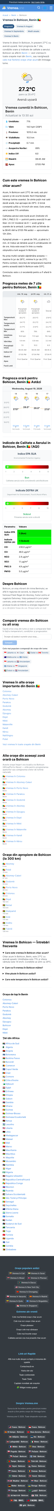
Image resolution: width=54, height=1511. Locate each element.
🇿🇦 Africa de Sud (11, 1043)
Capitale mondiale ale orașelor (27, 1383)
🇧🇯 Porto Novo (10, 888)
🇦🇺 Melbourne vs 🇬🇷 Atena (15, 657)
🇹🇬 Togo (7, 1231)
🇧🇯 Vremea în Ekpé (12, 818)
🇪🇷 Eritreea (8, 1091)
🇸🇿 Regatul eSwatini (12, 1176)
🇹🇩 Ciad (6, 1073)
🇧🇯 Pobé (7, 870)
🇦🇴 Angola (8, 1051)
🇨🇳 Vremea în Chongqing (27, 1292)
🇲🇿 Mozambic (9, 1161)
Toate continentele (27, 1375)
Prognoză (8, 26)
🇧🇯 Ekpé (7, 900)
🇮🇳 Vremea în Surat (36, 1273)
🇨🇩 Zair (6, 1242)
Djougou (7, 713)
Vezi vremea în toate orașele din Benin (22, 744)
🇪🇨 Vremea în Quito (14, 1301)
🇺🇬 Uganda (8, 1238)
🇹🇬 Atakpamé (9, 912)
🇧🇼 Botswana (9, 1054)
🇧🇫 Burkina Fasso (11, 1058)
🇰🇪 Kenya (7, 1120)
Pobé (5, 739)
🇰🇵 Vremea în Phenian (37, 1278)
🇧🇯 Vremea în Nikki (12, 824)
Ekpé (5, 717)
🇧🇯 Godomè (8, 882)
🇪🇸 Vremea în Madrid (38, 1296)
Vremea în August (24, 26)
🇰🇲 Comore (8, 1076)
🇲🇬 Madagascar (10, 1135)
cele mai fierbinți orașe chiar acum (20, 59)
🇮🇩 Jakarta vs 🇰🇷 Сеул (14, 652)
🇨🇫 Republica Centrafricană (16, 1179)
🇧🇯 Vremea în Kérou (12, 842)
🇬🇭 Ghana (7, 1106)
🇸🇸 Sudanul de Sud (12, 1223)
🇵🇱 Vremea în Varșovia (16, 1296)
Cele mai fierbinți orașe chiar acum (27, 1317)
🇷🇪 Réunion (8, 1187)
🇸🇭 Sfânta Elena (10, 1209)
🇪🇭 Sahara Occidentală (14, 1194)
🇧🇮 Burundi (8, 1062)
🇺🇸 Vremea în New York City (27, 1287)
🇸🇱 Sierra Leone (10, 1212)
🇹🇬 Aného (7, 924)
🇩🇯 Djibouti (8, 1084)
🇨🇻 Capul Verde (10, 1069)
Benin (13, 15)
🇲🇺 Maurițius (9, 1153)
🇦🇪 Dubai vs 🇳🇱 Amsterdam (16, 670)
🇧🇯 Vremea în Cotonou (14, 777)
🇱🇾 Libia (6, 1131)
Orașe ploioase (26, 1325)
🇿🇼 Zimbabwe (9, 1249)
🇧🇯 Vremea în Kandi (12, 836)
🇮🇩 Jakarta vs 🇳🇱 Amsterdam (17, 661)
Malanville (7, 724)
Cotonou (7, 691)
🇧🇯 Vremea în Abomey (14, 807)
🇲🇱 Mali (6, 1142)
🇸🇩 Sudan (7, 1220)
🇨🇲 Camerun (9, 1065)
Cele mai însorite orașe (27, 1334)
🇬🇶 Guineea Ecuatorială (14, 1117)
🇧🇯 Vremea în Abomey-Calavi (17, 783)
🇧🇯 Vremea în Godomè (14, 801)
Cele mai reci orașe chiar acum (27, 1321)
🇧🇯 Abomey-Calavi (12, 876)
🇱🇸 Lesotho (8, 1124)
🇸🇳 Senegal (8, 1201)
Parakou (7, 702)
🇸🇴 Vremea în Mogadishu (37, 1301)
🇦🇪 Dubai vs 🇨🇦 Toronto (38, 652)
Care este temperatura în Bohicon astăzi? (26, 979)
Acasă (5, 15)
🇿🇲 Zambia (8, 1245)
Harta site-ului (27, 1371)
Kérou (5, 731)
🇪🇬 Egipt (7, 1087)
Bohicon (7, 1025)
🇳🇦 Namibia (8, 1165)
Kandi (5, 728)
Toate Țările (27, 1379)
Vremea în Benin (11, 36)
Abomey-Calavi (10, 695)
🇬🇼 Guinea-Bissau (11, 1113)
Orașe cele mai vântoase (27, 1329)
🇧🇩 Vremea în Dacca (27, 1282)
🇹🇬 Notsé (7, 906)
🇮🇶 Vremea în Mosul (15, 1278)
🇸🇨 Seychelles (10, 1205)
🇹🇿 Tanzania (9, 1227)
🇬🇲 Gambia (8, 1102)
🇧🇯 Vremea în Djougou (14, 812)
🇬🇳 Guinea (8, 1109)
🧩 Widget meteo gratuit (27, 1387)
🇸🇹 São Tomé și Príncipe (14, 1198)
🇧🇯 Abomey (8, 864)
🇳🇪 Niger (7, 1168)
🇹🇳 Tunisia (8, 1234)
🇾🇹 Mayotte (8, 1157)
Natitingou (8, 735)
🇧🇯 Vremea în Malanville (14, 830)
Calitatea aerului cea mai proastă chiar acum (27, 1338)
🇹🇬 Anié (6, 918)
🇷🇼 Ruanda (8, 1190)
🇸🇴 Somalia (8, 1216)
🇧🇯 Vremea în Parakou (14, 795)
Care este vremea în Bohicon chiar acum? (27, 953)
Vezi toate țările (37, 2)
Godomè (7, 706)
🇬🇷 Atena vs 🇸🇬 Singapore (15, 666)
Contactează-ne (27, 1366)
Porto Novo (8, 698)
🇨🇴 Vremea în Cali (17, 1273)
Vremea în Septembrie (14, 31)
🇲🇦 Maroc (7, 1146)
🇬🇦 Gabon (7, 1098)
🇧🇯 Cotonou (9, 894)
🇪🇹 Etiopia (8, 1095)
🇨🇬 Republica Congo (13, 1183)
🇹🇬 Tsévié (7, 929)
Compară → (10, 643)
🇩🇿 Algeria (8, 1047)
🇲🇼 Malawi (8, 1139)
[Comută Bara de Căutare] (38, 8)
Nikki (5, 720)
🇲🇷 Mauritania (9, 1150)
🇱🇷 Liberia (7, 1128)
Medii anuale (33, 31)
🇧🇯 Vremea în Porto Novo (15, 789)
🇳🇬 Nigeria (8, 1172)
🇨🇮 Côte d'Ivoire (10, 1080)
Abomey (7, 709)
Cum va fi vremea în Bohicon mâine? (24, 967)
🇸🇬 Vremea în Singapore (27, 1306)
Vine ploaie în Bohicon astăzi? (20, 973)
